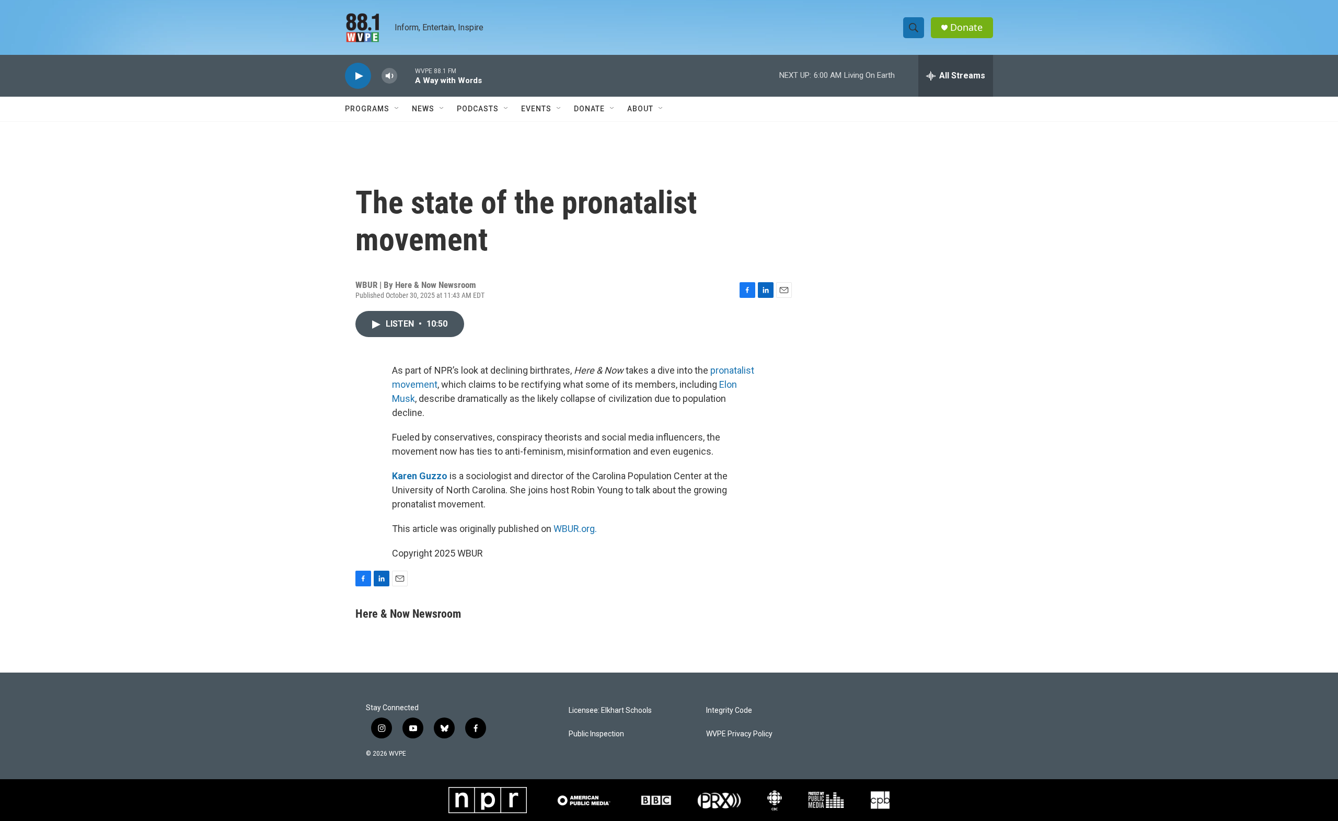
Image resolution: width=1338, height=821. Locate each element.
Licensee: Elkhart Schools (610, 710)
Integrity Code (729, 710)
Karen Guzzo (419, 475)
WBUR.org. (575, 528)
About (640, 109)
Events (536, 109)
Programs (367, 109)
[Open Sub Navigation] (397, 109)
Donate (966, 27)
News (423, 109)
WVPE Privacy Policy (739, 734)
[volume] (389, 76)
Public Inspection (596, 734)
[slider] (406, 75)
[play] (358, 76)
